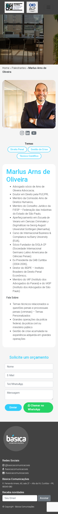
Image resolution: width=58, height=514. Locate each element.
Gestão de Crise (39, 149)
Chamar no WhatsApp (36, 407)
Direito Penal (17, 149)
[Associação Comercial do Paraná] (32, 7)
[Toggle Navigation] (48, 7)
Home (5, 68)
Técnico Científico (29, 156)
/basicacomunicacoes (16, 469)
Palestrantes (19, 68)
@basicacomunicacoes (17, 465)
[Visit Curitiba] (14, 7)
